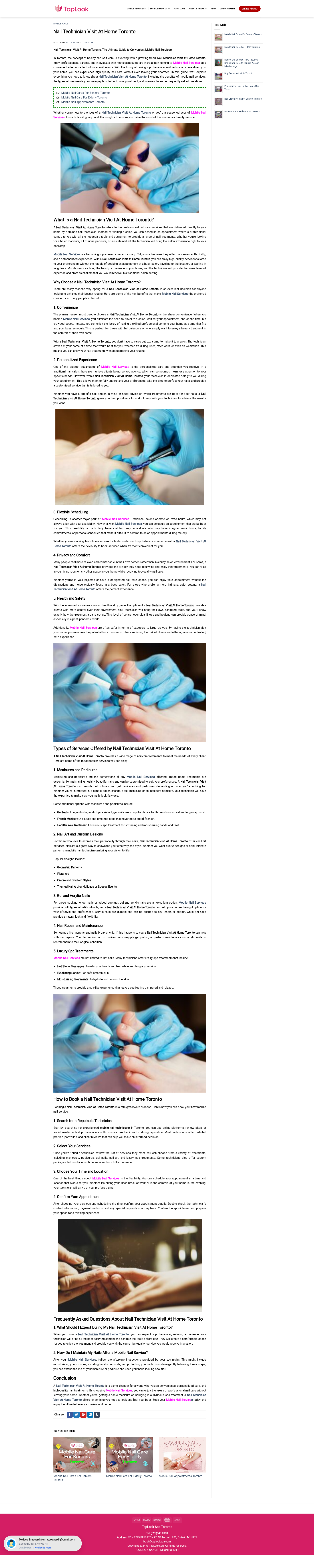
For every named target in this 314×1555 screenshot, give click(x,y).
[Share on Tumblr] (97, 1415)
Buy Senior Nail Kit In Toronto (238, 73)
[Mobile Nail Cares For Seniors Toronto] (77, 1455)
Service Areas (196, 8)
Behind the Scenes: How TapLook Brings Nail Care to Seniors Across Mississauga (241, 63)
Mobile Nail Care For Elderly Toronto (84, 97)
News (213, 8)
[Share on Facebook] (70, 1415)
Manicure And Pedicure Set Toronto (242, 111)
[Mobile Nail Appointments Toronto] (182, 1455)
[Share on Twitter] (76, 1415)
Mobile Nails (60, 24)
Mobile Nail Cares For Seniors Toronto (85, 92)
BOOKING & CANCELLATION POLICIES (157, 1550)
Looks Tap (87, 42)
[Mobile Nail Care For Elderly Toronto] (129, 1455)
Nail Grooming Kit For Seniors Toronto (243, 99)
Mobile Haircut (158, 8)
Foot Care (179, 8)
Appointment (227, 8)
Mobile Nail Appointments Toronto (83, 102)
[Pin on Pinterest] (83, 1415)
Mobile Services (135, 8)
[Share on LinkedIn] (90, 1415)
